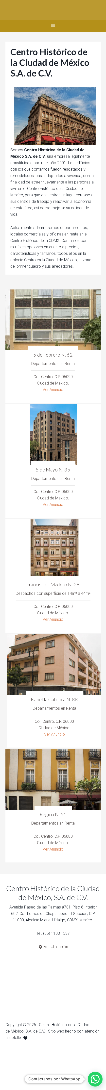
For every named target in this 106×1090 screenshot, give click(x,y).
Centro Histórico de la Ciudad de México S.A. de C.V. (53, 10)
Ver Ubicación (55, 946)
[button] (95, 1079)
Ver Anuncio (53, 389)
